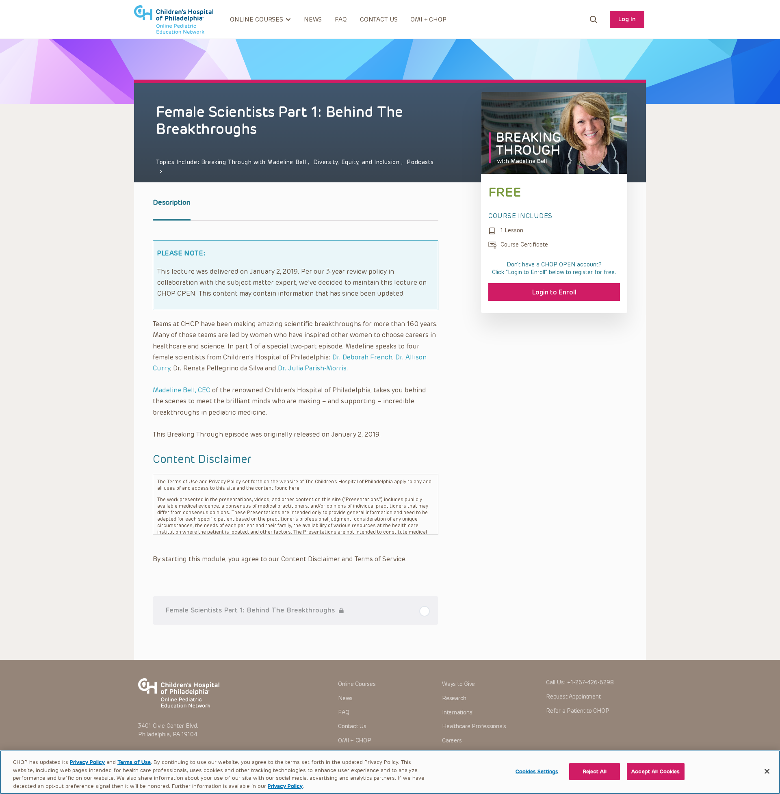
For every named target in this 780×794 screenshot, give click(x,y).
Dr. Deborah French (362, 357)
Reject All (595, 771)
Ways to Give (458, 684)
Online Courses (357, 684)
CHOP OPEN (173, 19)
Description (172, 202)
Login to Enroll (554, 292)
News (313, 19)
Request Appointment (573, 696)
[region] (390, 772)
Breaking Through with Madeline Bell (254, 162)
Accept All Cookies (655, 771)
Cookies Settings (537, 771)
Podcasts (420, 162)
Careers (452, 740)
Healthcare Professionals (474, 726)
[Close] (767, 771)
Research (454, 698)
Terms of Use (134, 762)
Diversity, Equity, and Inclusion (357, 162)
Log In (627, 19)
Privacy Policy (87, 762)
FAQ (341, 19)
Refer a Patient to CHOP (577, 710)
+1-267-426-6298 (590, 682)
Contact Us (379, 19)
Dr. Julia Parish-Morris (312, 368)
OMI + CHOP (428, 19)
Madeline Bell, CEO (181, 390)
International (458, 712)
